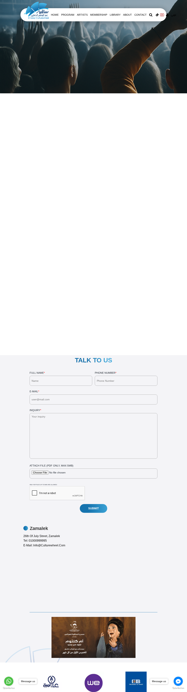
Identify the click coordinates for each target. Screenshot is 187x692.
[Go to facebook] (178, 681)
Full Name (37, 372)
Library (115, 14)
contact (140, 14)
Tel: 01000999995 (35, 540)
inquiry (35, 410)
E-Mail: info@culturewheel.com (44, 545)
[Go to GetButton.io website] (178, 688)
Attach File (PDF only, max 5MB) (51, 474)
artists (82, 14)
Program (67, 14)
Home (55, 14)
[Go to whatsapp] (8, 681)
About (127, 14)
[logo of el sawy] (36, 10)
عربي (173, 14)
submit (93, 508)
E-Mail (34, 391)
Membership (98, 14)
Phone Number (105, 372)
